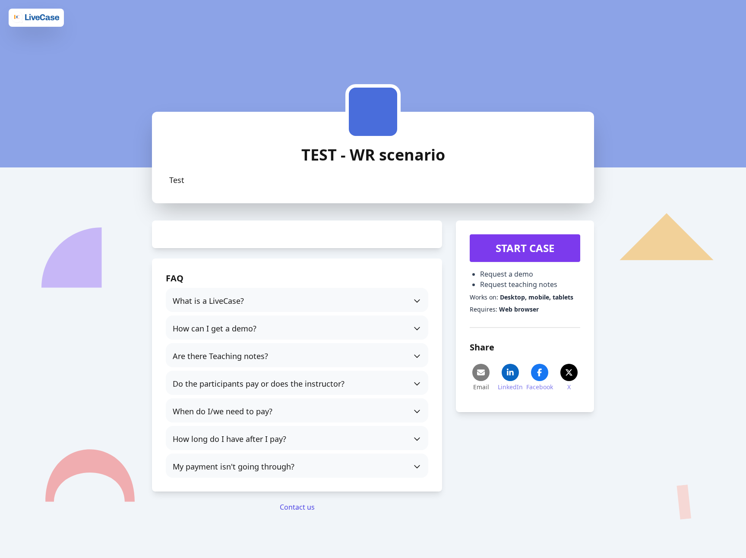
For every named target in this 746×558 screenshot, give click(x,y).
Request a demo (506, 274)
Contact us (297, 507)
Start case (525, 248)
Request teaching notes (518, 284)
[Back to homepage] (36, 17)
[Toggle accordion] (297, 300)
